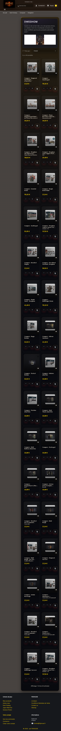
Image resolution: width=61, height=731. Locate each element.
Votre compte (7, 715)
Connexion (6, 721)
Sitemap (33, 707)
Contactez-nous (28, 1)
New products (7, 701)
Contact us (34, 705)
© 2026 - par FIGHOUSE (30, 728)
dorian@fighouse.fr (40, 723)
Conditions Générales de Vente (40, 703)
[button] (40, 5)
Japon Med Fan (7, 707)
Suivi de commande (9, 719)
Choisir (45, 51)
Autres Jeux (6, 703)
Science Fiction (7, 710)
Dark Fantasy (7, 705)
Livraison (34, 701)
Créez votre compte (9, 723)
